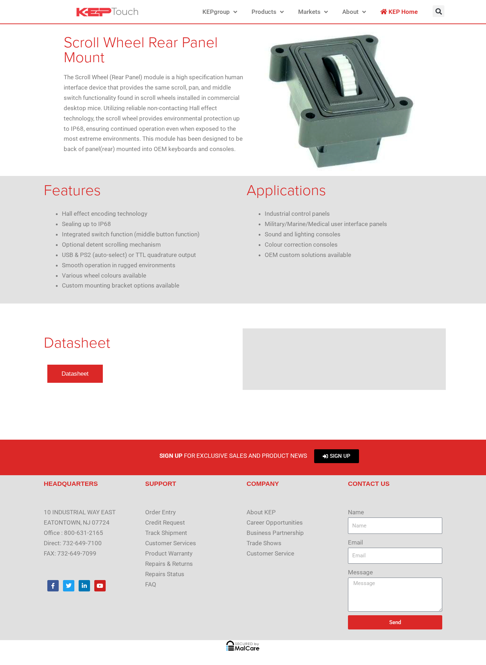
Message (360, 572)
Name (356, 512)
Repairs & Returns (169, 563)
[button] (438, 11)
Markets (309, 11)
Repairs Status (164, 574)
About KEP (261, 512)
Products (264, 11)
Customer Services (170, 543)
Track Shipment (166, 532)
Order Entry (160, 512)
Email (355, 542)
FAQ (150, 584)
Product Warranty (168, 553)
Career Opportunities (275, 522)
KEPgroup (216, 11)
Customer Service (270, 553)
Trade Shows (264, 543)
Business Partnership (275, 532)
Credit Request (165, 522)
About (350, 11)
